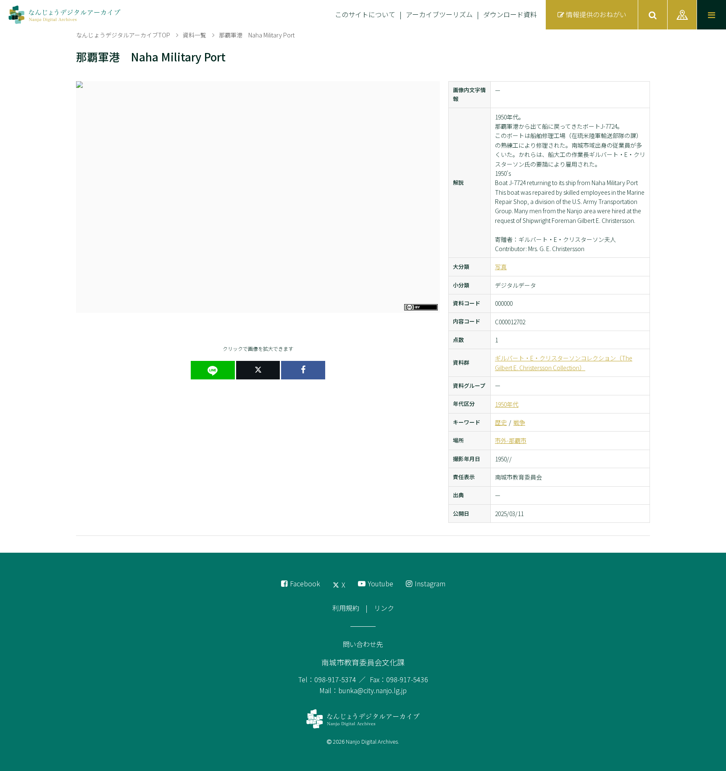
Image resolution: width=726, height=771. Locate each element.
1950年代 (506, 404)
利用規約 (345, 608)
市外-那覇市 (510, 440)
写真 (501, 266)
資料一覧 (194, 35)
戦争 (519, 422)
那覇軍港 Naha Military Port (257, 35)
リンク (384, 608)
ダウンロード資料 (510, 14)
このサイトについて (365, 14)
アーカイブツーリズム (439, 14)
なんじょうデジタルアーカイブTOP (123, 35)
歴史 (501, 422)
